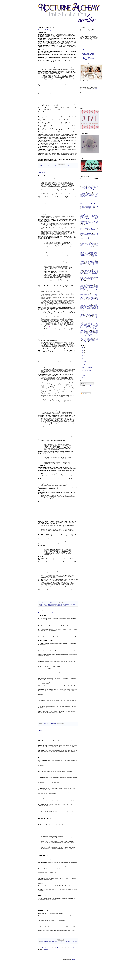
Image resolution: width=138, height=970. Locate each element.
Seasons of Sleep (90, 298)
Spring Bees (95, 305)
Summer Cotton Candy (84, 317)
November (85, 362)
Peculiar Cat (91, 287)
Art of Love (43, 941)
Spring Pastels (95, 310)
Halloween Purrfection (93, 252)
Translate (89, 385)
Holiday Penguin (91, 260)
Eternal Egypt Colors (95, 242)
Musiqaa (82, 276)
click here (96, 88)
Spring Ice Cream (85, 309)
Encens (88, 233)
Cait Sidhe (95, 214)
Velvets (92, 338)
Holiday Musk (84, 260)
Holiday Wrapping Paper (92, 261)
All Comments (84, 393)
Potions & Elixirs (95, 289)
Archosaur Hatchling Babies (86, 193)
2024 (83, 350)
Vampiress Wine (84, 337)
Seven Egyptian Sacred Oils (93, 299)
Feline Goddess (93, 245)
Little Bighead (87, 271)
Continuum (82, 220)
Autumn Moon (95, 194)
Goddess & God (90, 247)
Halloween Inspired (94, 251)
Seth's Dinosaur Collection (43, 605)
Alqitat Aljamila (87, 189)
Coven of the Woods (88, 222)
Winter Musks (84, 340)
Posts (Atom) (45, 949)
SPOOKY (93, 304)
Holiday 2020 (94, 255)
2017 (83, 377)
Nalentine (96, 279)
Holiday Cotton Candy (84, 257)
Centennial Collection (83, 216)
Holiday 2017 (88, 255)
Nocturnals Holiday (90, 284)
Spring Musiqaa (92, 309)
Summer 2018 (47, 166)
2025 (83, 349)
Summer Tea (82, 323)
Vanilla (90, 337)
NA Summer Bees (89, 278)
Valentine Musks (96, 333)
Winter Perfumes (91, 340)
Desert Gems (87, 224)
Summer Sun (86, 322)
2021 (83, 355)
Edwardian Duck (83, 229)
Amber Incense (95, 189)
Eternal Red (84, 243)
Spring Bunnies (89, 306)
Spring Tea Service (90, 313)
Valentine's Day (91, 334)
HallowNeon (82, 254)
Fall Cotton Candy (94, 244)
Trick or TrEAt (90, 331)
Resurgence (66, 165)
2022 (83, 353)
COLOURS (87, 218)
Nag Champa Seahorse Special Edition (87, 279)
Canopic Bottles (88, 215)
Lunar (97, 271)
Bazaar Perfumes (67, 941)
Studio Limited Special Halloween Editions (90, 314)
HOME (83, 49)
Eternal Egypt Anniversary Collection (89, 241)
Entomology (93, 234)
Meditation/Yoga (87, 273)
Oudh (94, 285)
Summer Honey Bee (93, 318)
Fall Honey (82, 245)
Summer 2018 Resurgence (46, 30)
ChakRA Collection (92, 216)
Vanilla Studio (95, 337)
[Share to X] (61, 164)
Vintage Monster (89, 339)
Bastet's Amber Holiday (94, 197)
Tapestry (89, 325)
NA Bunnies (94, 277)
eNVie (97, 234)
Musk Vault (95, 276)
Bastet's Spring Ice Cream (56, 941)
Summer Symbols (94, 322)
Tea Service (59, 166)
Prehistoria (62, 165)
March (84, 373)
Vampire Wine (88, 335)
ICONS (93, 263)
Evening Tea (88, 244)
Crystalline (96, 222)
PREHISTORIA (84, 55)
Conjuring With (94, 218)
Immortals (86, 264)
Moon (91, 274)
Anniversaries (82, 192)
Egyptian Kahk (86, 230)
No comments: (53, 602)
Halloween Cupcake (85, 251)
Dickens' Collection (94, 224)
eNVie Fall (83, 235)
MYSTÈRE (82, 277)
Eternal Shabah (90, 243)
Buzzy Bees (89, 214)
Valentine (85, 332)
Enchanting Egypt (87, 234)
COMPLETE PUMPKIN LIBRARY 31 (88, 54)
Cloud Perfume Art (93, 217)
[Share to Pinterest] (64, 164)
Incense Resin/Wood (93, 264)
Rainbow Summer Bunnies (84, 293)
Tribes (85, 331)
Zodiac (85, 342)
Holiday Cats (89, 256)
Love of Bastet (92, 271)
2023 (83, 352)
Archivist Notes (95, 192)
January (84, 375)
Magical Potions (84, 272)
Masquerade (95, 272)
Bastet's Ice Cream (44, 165)
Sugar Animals (83, 315)
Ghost (85, 247)
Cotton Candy (89, 220)
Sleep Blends (88, 300)
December (85, 361)
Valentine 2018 (91, 332)
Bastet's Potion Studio (90, 207)
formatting (86, 246)
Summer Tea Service (83, 324)
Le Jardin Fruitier (86, 270)
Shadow (83, 300)
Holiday (82, 255)
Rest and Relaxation (83, 294)
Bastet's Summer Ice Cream (52, 165)
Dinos (59, 165)
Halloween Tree (94, 253)
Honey (81, 262)
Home (58, 947)
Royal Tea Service (94, 297)
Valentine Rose (84, 334)
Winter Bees (95, 339)
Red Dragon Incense (94, 293)
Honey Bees (87, 262)
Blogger (73, 959)
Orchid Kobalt (82, 285)
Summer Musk (89, 319)
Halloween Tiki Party (84, 253)
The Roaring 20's (93, 328)
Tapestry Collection (95, 325)
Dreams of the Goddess (84, 228)
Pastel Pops (69, 604)
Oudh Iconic (87, 286)
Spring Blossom (83, 306)
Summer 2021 (95, 316)
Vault (81, 338)
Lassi (91, 269)
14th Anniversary (89, 185)
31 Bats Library (91, 186)
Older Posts (75, 947)
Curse (83, 223)
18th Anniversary (95, 185)
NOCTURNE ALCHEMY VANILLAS (88, 53)
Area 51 (94, 193)
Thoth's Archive (84, 330)
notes (96, 284)
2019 (83, 358)
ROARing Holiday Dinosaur (88, 295)
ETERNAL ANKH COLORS (86, 57)
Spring (85, 305)
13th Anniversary (83, 185)
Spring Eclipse (87, 307)
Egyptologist (82, 233)
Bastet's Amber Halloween (84, 197)
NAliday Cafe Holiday (90, 280)
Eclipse (93, 228)
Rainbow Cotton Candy (92, 292)
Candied (82, 215)
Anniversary (89, 192)
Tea (56, 166)
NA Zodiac (96, 278)
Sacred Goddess (83, 298)
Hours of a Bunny (88, 263)
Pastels (97, 286)
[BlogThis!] (60, 164)
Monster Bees (94, 273)
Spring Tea (82, 313)
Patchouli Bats (84, 287)
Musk (90, 276)
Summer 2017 (95, 315)
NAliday (82, 280)
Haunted (87, 254)
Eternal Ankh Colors (63, 604)
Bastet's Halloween (89, 202)
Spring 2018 (41, 730)
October (84, 364)
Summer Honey (83, 318)
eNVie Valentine (95, 235)
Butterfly (83, 214)
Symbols (84, 325)
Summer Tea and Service (92, 323)
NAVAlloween (82, 284)
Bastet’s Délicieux (48, 941)
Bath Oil (62, 941)
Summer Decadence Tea (93, 317)
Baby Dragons (91, 195)
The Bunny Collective (93, 326)
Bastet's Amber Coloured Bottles (92, 196)
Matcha (81, 273)
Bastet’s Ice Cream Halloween (86, 206)
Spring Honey (88, 308)
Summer (43, 166)
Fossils (91, 246)
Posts (83, 391)
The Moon (82, 327)
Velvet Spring (86, 338)
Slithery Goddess (94, 300)
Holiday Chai (94, 256)
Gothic (96, 247)
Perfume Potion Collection (90, 288)
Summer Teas (53, 166)
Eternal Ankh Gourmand (92, 238)
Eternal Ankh (84, 237)
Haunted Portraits (94, 254)
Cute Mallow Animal (90, 223)
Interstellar (82, 265)
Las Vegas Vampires (85, 269)
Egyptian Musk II (94, 230)
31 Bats (83, 186)
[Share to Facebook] (62, 164)
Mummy (95, 274)
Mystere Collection (88, 277)
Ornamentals (89, 285)
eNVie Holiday (89, 235)
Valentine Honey (89, 333)
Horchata (92, 262)
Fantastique (87, 245)
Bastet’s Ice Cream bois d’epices (92, 205)
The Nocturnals (88, 327)
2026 (83, 347)
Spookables (89, 304)
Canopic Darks (94, 215)
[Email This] (58, 164)
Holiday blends (82, 256)
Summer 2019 (89, 316)
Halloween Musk (83, 252)
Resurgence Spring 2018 (45, 613)
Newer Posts (41, 947)
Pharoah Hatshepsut (87, 289)
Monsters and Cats (83, 274)
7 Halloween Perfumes (93, 187)
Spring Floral (93, 307)
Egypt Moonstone (91, 229)
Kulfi (96, 266)
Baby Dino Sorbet (83, 195)
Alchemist (93, 188)
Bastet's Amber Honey (86, 198)
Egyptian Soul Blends (84, 231)
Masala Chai (90, 272)
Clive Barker (86, 217)
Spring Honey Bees (95, 308)
